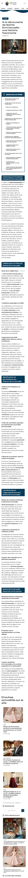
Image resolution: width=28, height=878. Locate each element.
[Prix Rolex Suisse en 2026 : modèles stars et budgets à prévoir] (13, 748)
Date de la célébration (12, 107)
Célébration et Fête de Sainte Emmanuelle (13, 103)
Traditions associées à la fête (14, 110)
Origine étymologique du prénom (12, 123)
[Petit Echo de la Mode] (10, 3)
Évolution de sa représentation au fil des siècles (12, 163)
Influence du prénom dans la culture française (13, 133)
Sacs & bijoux (7, 758)
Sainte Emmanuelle (16, 182)
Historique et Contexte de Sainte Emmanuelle (12, 99)
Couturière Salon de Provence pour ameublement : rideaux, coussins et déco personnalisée (14, 843)
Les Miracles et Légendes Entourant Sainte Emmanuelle (13, 137)
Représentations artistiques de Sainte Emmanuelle (13, 158)
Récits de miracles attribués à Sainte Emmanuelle (14, 141)
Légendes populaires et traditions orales (12, 145)
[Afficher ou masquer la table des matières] (22, 95)
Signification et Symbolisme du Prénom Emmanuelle (13, 119)
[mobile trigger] (2, 3)
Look (5, 18)
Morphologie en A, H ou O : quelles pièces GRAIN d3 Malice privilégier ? (12, 794)
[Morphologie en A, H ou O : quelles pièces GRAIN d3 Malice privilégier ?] (13, 780)
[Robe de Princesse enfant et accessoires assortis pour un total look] (13, 715)
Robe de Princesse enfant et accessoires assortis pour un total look (12, 729)
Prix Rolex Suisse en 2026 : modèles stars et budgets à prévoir (13, 761)
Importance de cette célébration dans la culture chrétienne (13, 114)
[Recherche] (21, 3)
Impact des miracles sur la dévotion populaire (13, 150)
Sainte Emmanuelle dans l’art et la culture (13, 154)
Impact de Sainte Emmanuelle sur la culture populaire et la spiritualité (14, 168)
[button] (23, 802)
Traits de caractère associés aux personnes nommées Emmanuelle (14, 128)
